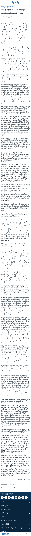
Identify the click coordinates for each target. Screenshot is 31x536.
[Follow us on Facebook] (2, 497)
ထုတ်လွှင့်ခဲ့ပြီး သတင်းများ (7, 6)
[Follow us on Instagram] (12, 497)
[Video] (13, 534)
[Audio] (20, 534)
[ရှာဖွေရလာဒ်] (26, 534)
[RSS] (19, 497)
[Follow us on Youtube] (9, 497)
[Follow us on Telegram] (16, 497)
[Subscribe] (26, 497)
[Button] (27, 20)
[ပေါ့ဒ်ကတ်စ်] (22, 497)
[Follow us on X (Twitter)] (5, 497)
